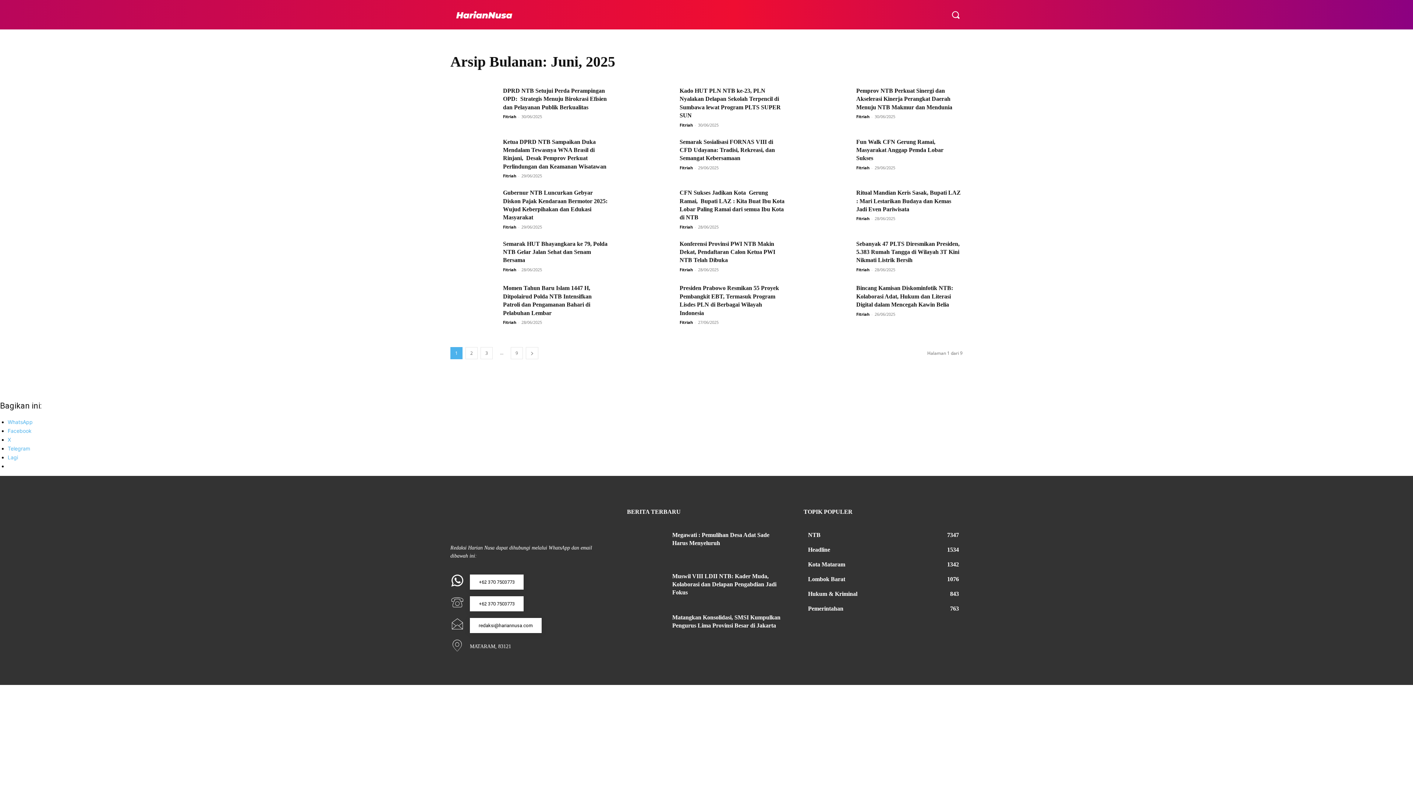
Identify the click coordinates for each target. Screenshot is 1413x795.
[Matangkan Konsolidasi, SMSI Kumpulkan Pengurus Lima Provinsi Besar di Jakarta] (647, 626)
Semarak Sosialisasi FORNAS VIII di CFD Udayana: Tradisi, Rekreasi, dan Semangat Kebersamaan (727, 150)
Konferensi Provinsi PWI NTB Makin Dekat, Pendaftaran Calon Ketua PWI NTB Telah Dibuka (727, 252)
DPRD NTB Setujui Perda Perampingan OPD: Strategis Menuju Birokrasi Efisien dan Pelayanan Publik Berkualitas (555, 99)
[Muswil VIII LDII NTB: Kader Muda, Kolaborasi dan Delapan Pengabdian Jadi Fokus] (647, 585)
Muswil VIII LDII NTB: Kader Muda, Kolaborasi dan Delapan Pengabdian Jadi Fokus (724, 584)
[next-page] (532, 353)
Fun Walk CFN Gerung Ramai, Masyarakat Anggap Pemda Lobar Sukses (899, 150)
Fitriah (509, 116)
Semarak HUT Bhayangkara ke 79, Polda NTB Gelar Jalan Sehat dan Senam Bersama (555, 252)
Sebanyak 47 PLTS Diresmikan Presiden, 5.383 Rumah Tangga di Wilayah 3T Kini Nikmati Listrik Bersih (908, 252)
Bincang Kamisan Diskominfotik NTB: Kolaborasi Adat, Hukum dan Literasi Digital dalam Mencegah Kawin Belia (904, 296)
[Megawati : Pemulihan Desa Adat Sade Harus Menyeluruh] (647, 544)
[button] (956, 15)
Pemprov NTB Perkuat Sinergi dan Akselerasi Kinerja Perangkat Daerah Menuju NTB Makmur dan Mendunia (904, 99)
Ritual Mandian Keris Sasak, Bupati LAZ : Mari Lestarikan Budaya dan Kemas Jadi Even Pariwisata (908, 201)
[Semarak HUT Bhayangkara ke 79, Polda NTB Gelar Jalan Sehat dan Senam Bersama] (474, 256)
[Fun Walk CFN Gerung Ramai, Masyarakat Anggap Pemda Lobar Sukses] (827, 155)
